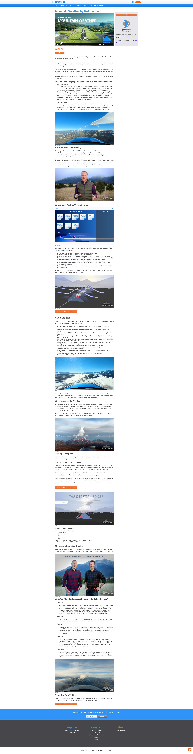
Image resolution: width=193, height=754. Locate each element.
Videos (79, 5)
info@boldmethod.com (96, 730)
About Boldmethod (121, 730)
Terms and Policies (97, 750)
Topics (86, 5)
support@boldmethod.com (71, 730)
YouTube (96, 737)
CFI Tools (93, 5)
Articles (63, 5)
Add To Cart (60, 53)
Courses (55, 5)
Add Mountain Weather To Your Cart (66, 311)
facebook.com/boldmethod (96, 735)
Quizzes (71, 5)
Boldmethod (57, 145)
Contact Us (108, 750)
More (101, 5)
